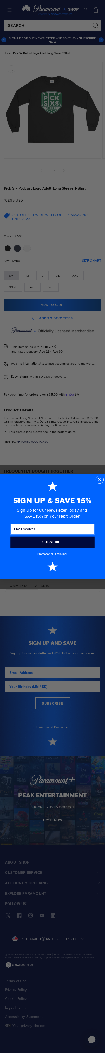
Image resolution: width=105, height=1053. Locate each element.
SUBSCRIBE (52, 542)
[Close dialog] (99, 479)
